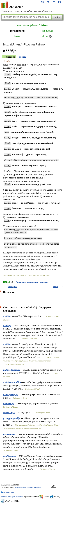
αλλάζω (7, 316)
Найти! (57, 17)
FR (59, 2)
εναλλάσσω (9, 456)
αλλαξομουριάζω (12, 382)
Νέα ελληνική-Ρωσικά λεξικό (32, 25)
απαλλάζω (8, 403)
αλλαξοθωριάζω (11, 370)
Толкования (17, 30)
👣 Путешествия (7, 492)
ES (54, 2)
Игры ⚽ (47, 36)
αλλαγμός (12, 286)
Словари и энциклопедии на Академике (26, 11)
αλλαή (56, 286)
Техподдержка (20, 487)
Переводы (47, 30)
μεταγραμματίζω (11, 418)
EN (42, 2)
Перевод (22, 57)
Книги (17, 36)
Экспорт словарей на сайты (12, 497)
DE (48, 2)
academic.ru (12, 5)
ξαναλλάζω (9, 412)
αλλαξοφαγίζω (10, 394)
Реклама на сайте (34, 487)
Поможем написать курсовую (32, 282)
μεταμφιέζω (9, 434)
